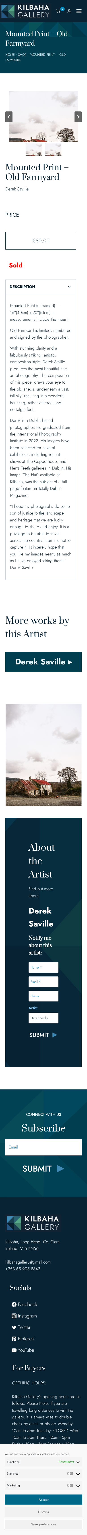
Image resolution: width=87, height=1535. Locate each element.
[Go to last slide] (8, 116)
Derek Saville (17, 189)
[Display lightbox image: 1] (43, 116)
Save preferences (43, 1524)
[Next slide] (78, 116)
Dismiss (43, 1511)
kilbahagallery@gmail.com (28, 1262)
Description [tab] (22, 286)
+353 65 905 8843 (22, 1269)
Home (10, 54)
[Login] (69, 11)
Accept (44, 1499)
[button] (34, 149)
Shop (22, 54)
